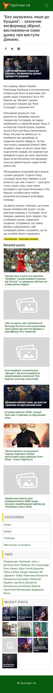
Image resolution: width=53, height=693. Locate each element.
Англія (29, 568)
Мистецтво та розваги (17, 544)
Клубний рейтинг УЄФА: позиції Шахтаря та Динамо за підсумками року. (25, 415)
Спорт (7, 524)
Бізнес (7, 531)
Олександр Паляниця (28, 239)
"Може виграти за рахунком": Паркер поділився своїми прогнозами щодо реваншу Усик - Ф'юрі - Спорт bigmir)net (24, 455)
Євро (22, 568)
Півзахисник (11, 561)
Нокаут (14, 568)
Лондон (24, 571)
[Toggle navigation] (46, 5)
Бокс (17, 564)
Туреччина (10, 589)
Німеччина (29, 575)
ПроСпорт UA (20, 5)
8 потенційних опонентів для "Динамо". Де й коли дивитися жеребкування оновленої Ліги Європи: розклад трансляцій (22, 374)
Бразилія (38, 568)
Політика (9, 538)
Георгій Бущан (10, 239)
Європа (36, 586)
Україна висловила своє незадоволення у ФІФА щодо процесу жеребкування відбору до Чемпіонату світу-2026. (25, 502)
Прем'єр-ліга (27, 564)
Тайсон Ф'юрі (11, 571)
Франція (34, 571)
